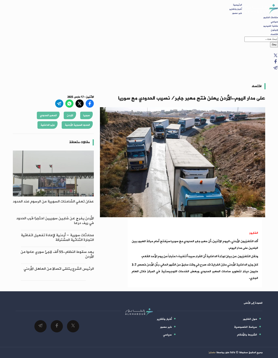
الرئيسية (237, 4)
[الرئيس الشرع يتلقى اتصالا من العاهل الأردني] (53, 278)
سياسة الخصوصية (245, 327)
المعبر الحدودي (48, 115)
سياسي (274, 21)
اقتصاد (274, 34)
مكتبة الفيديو (270, 26)
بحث (274, 44)
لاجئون (274, 30)
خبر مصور (237, 13)
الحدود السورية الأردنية (77, 125)
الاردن (70, 115)
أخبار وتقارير (235, 9)
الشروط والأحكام (247, 335)
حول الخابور (250, 319)
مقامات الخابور (270, 17)
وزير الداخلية (47, 125)
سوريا (86, 115)
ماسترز (212, 352)
